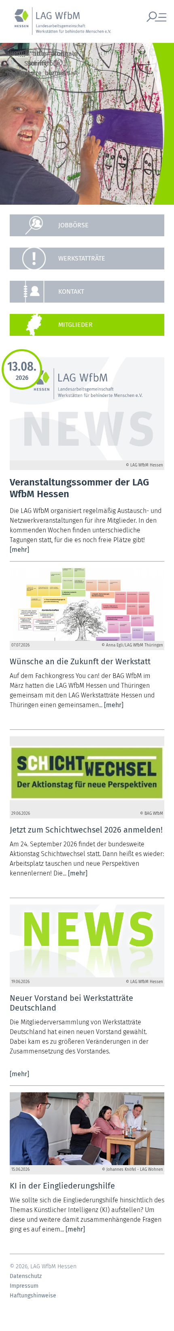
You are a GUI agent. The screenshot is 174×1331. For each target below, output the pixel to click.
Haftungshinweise (33, 1296)
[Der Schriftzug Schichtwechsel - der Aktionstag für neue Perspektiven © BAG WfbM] (87, 772)
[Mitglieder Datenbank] (87, 325)
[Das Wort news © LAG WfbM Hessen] (87, 941)
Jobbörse (73, 225)
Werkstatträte (81, 258)
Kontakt (71, 291)
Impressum (24, 1286)
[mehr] (19, 549)
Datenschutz (26, 1276)
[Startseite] (58, 25)
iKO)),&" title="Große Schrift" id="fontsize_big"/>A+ (38, 63)
